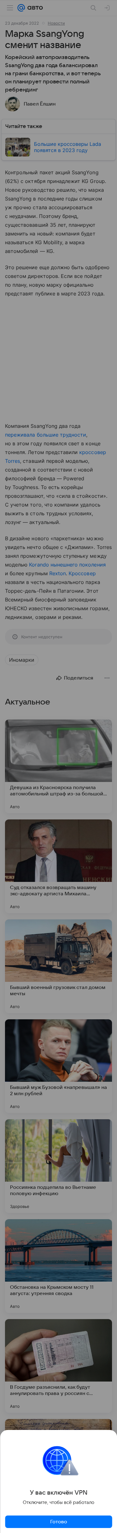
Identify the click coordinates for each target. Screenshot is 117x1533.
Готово (58, 1522)
